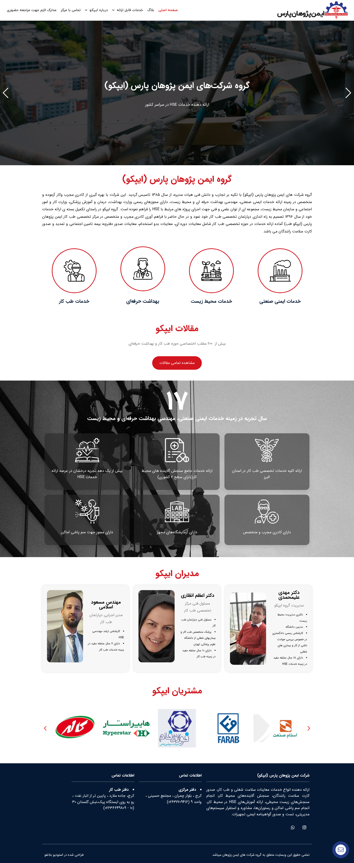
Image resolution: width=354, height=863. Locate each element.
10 (131, 808)
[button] (348, 93)
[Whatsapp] (293, 827)
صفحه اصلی (168, 10)
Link (350, 24)
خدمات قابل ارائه (130, 10)
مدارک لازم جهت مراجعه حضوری (31, 10)
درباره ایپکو (99, 10)
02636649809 (115, 808)
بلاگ (150, 10)
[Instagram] (304, 827)
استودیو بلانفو (54, 854)
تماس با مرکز (71, 10)
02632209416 (178, 802)
